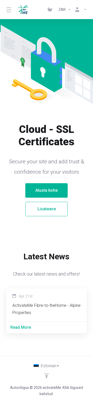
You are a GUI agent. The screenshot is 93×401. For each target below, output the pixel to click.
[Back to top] (46, 376)
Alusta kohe (46, 190)
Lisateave (46, 208)
